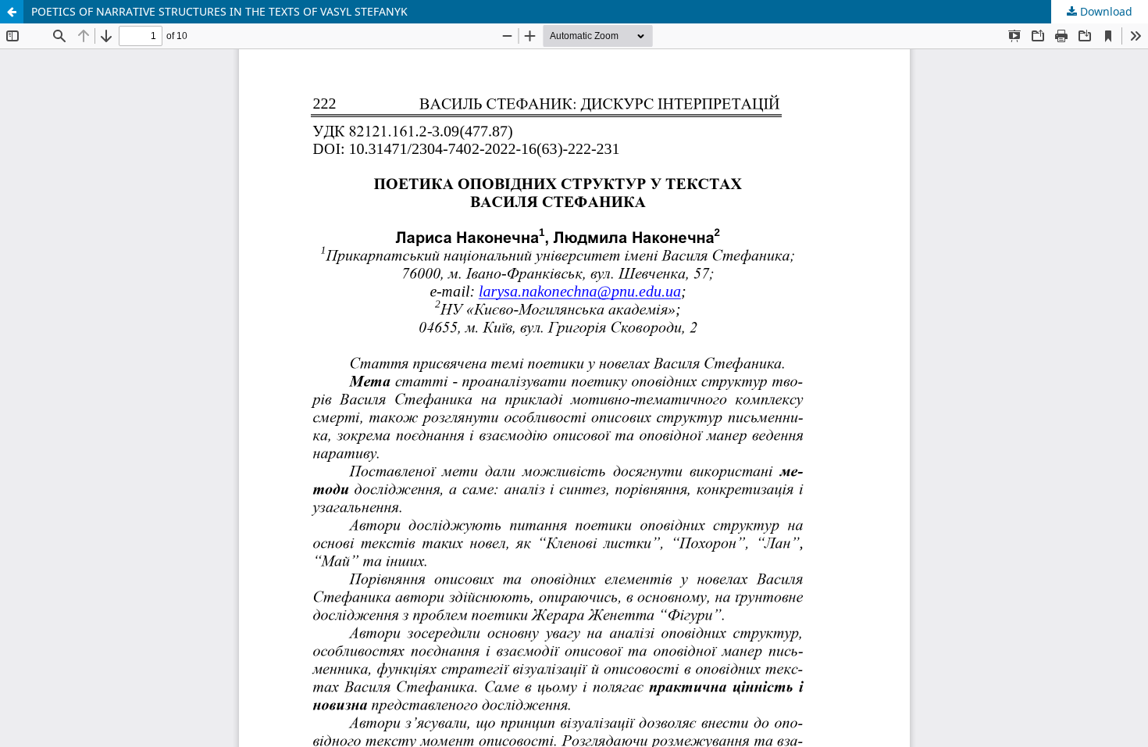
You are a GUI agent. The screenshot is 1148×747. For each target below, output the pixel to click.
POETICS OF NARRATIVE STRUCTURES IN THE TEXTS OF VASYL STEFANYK (219, 11)
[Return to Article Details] (11, 11)
